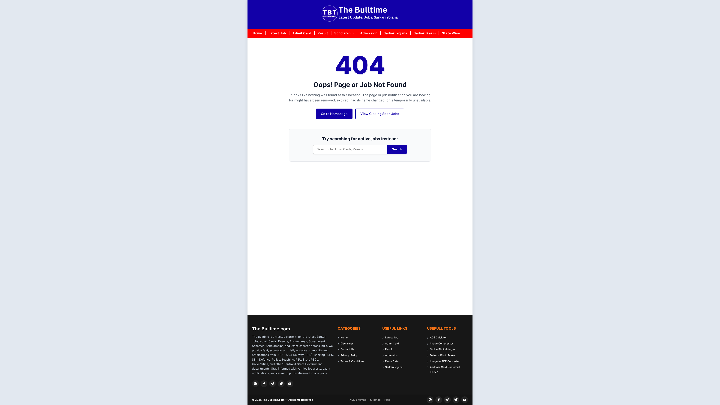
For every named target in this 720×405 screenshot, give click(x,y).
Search (397, 149)
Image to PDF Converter (445, 361)
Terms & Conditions (352, 361)
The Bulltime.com (271, 329)
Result (323, 33)
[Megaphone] (272, 383)
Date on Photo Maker (443, 355)
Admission (368, 33)
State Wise (451, 33)
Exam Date (391, 361)
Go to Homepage (334, 114)
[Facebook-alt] (264, 383)
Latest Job (277, 33)
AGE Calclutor (438, 337)
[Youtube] (289, 383)
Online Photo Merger (442, 349)
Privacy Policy (349, 355)
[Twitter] (281, 383)
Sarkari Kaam (425, 33)
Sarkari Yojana (395, 33)
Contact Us (347, 349)
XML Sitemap (358, 399)
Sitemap (375, 399)
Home (257, 33)
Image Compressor (441, 343)
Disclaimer (346, 343)
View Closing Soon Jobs (379, 114)
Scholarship (344, 33)
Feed (387, 399)
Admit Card (301, 33)
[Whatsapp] (255, 383)
